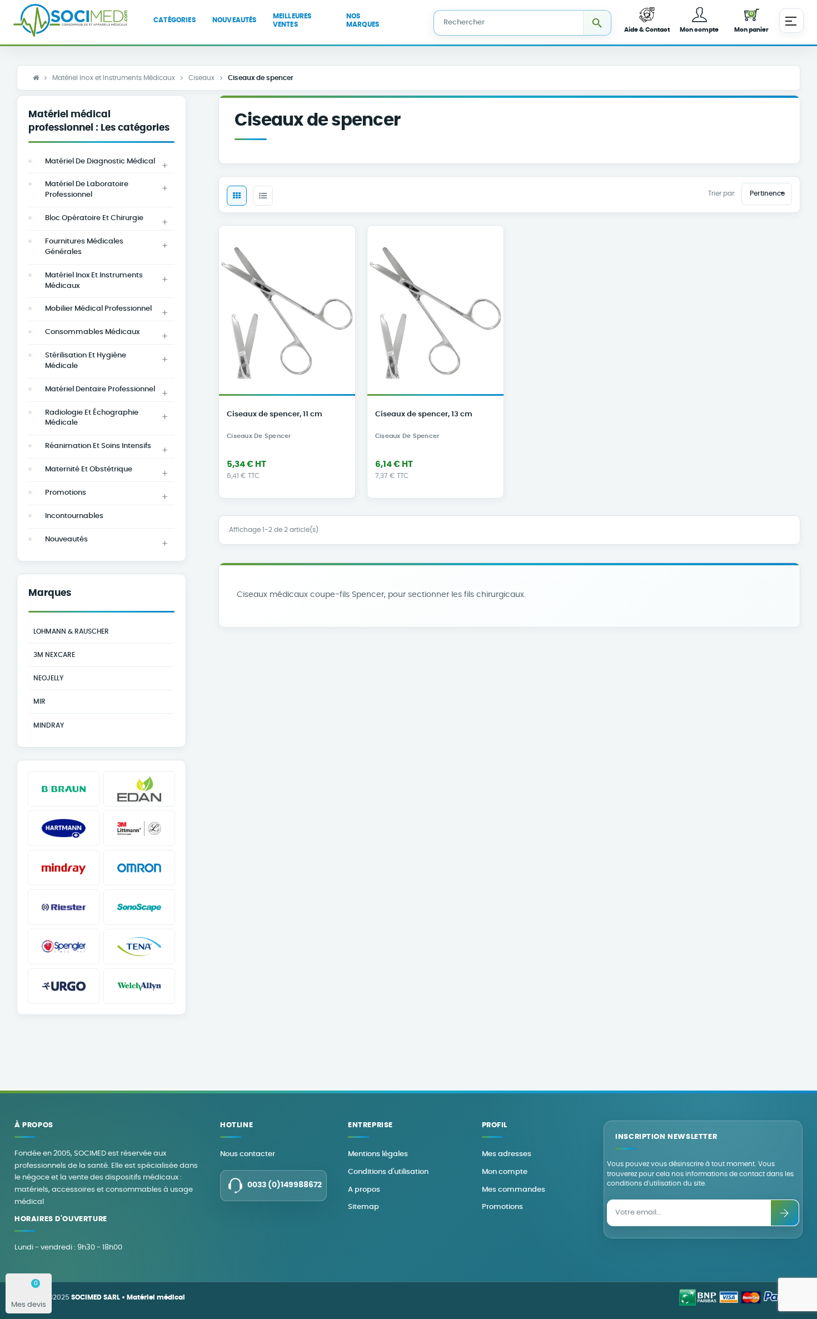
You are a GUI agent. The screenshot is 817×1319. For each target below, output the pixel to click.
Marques (49, 593)
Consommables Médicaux (92, 332)
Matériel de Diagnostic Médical (100, 161)
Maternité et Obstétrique (88, 469)
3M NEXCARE (54, 654)
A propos (364, 1189)
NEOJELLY (48, 678)
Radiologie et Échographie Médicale (91, 418)
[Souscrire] (785, 1213)
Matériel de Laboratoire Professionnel (86, 189)
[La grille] (237, 196)
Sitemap (363, 1207)
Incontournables (74, 516)
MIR (39, 701)
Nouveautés (66, 539)
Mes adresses (506, 1154)
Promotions (65, 492)
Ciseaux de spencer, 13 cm (423, 414)
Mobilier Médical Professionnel (98, 308)
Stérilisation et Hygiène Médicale (85, 361)
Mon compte (504, 1172)
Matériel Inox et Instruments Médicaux (94, 281)
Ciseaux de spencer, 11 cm (274, 414)
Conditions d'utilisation (388, 1172)
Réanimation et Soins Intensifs (98, 446)
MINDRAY (48, 725)
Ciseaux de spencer (259, 436)
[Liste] (263, 196)
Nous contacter (247, 1154)
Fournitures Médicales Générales (84, 247)
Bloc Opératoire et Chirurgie (94, 218)
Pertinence (768, 192)
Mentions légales (378, 1154)
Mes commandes (513, 1189)
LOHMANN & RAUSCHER (71, 631)
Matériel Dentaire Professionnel (100, 389)
